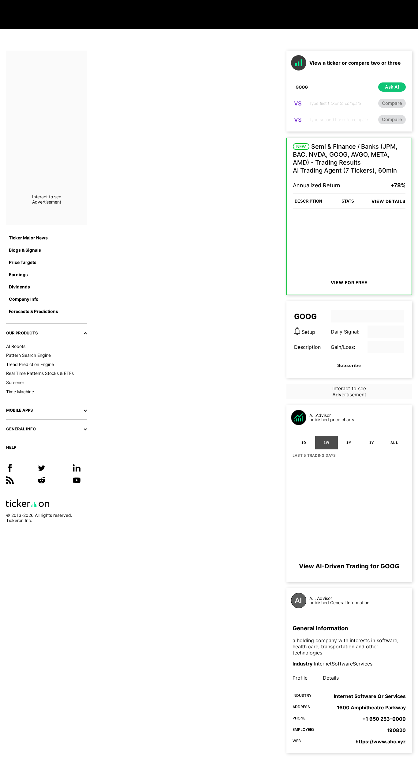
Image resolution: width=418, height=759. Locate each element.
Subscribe (349, 365)
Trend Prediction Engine (30, 364)
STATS (347, 201)
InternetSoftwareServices (343, 664)
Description (307, 347)
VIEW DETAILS (388, 201)
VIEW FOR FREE (349, 282)
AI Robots (15, 346)
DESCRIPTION (308, 201)
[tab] (304, 442)
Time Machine (20, 391)
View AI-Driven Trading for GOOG (349, 566)
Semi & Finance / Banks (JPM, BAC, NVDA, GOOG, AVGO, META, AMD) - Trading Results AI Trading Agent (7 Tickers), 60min (345, 158)
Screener (15, 382)
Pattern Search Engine (28, 355)
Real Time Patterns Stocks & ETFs (40, 373)
